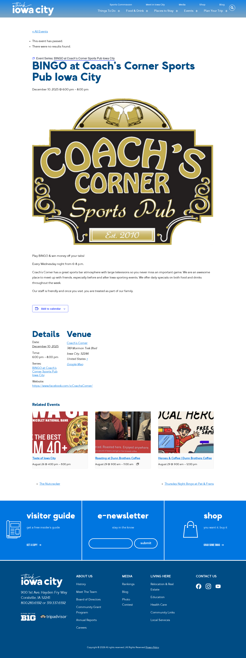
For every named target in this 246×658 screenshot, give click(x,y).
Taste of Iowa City (44, 458)
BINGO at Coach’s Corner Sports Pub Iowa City (44, 372)
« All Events (40, 31)
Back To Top (241, 236)
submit (145, 543)
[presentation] (60, 432)
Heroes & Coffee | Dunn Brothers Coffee (185, 458)
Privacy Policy (152, 647)
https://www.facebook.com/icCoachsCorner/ (62, 386)
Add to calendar (51, 308)
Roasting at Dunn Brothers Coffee (117, 458)
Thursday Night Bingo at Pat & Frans (189, 484)
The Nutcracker (49, 484)
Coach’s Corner (77, 343)
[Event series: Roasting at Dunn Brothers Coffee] (137, 464)
